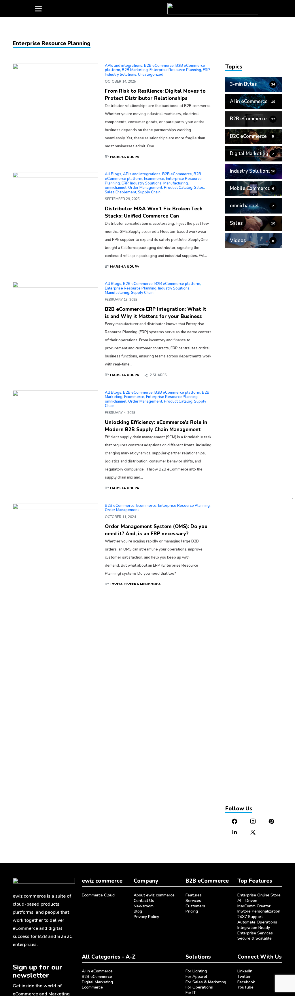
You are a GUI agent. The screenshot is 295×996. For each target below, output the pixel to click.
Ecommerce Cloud (98, 895)
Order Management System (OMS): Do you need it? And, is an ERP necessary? (156, 530)
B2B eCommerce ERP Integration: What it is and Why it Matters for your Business (155, 313)
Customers (195, 906)
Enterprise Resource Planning (175, 70)
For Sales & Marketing (206, 982)
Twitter (244, 976)
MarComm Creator (254, 906)
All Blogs (113, 174)
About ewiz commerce (154, 895)
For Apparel (196, 976)
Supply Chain (149, 192)
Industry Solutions (120, 74)
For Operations (199, 987)
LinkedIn (244, 971)
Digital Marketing (97, 982)
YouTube (245, 987)
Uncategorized (150, 74)
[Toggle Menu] (38, 8)
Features (194, 895)
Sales (199, 187)
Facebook (246, 982)
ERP (206, 70)
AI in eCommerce (97, 971)
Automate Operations (257, 922)
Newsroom (144, 906)
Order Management (145, 187)
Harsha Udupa (124, 157)
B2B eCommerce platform (177, 283)
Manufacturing (175, 183)
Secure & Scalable (254, 938)
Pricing (192, 911)
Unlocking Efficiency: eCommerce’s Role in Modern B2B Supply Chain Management (156, 426)
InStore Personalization (258, 911)
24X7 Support (250, 916)
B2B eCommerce (159, 65)
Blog (138, 911)
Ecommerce (154, 178)
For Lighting (196, 971)
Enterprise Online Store (259, 895)
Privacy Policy (146, 916)
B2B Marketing (135, 70)
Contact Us (144, 900)
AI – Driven (247, 900)
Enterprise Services (255, 933)
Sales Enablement (120, 192)
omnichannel (115, 187)
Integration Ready (253, 927)
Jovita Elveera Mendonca (135, 584)
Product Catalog (178, 187)
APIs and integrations (123, 65)
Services (193, 900)
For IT (191, 992)
